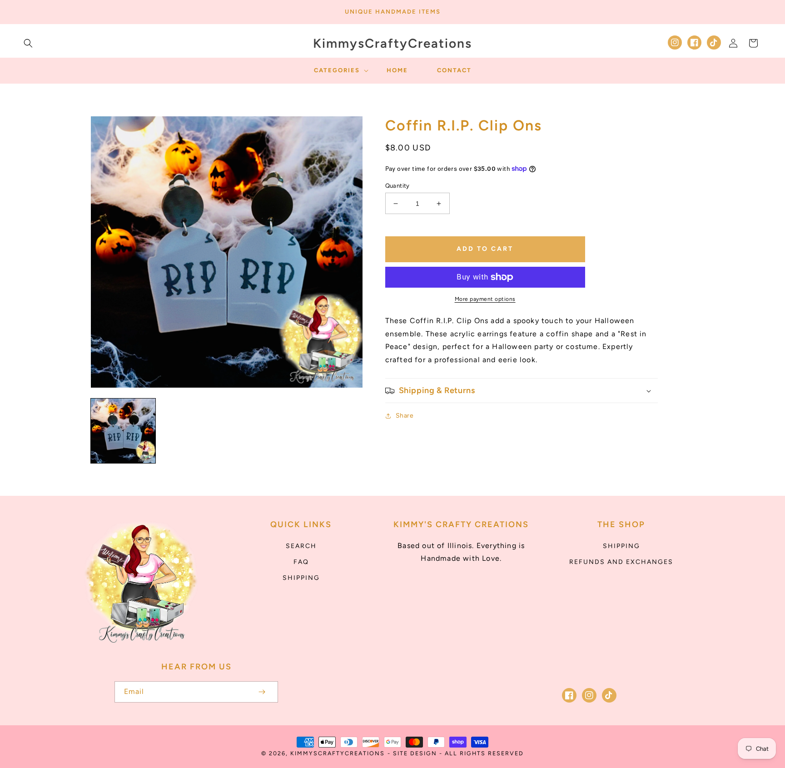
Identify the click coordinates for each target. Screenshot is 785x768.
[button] (28, 43)
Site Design (415, 753)
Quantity (397, 185)
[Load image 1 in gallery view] (123, 431)
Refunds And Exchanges (621, 562)
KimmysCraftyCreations (337, 753)
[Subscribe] (262, 692)
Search (301, 546)
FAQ (301, 562)
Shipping (301, 578)
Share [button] (405, 415)
